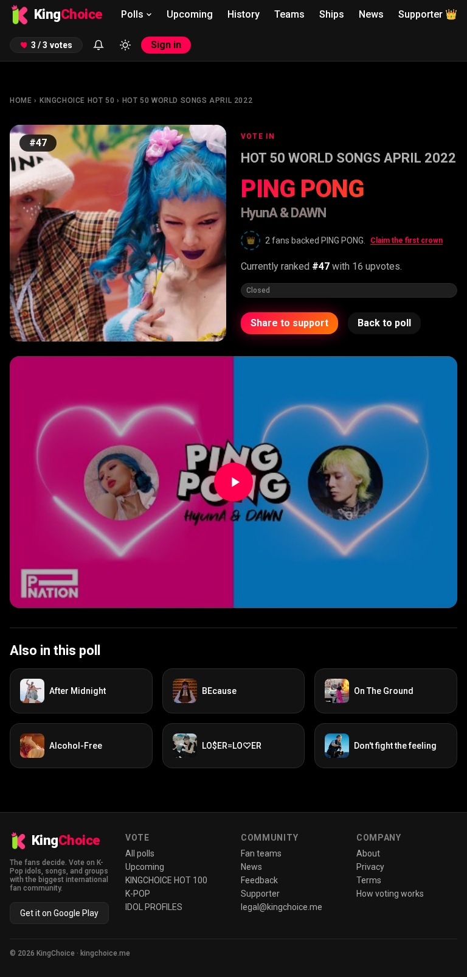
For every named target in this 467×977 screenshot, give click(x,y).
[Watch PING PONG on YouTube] (233, 482)
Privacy (370, 867)
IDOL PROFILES (153, 907)
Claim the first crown (406, 240)
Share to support (289, 323)
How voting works (390, 893)
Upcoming (190, 14)
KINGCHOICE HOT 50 (77, 100)
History (243, 14)
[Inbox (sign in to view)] (98, 45)
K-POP (137, 893)
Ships (331, 14)
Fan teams (261, 853)
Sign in (166, 45)
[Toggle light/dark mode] (125, 45)
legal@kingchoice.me (281, 907)
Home (21, 100)
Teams (289, 14)
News (371, 14)
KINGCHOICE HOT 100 (166, 880)
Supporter (427, 14)
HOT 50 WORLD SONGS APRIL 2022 (187, 100)
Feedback (259, 880)
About (368, 853)
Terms (368, 880)
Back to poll (384, 323)
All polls (139, 853)
